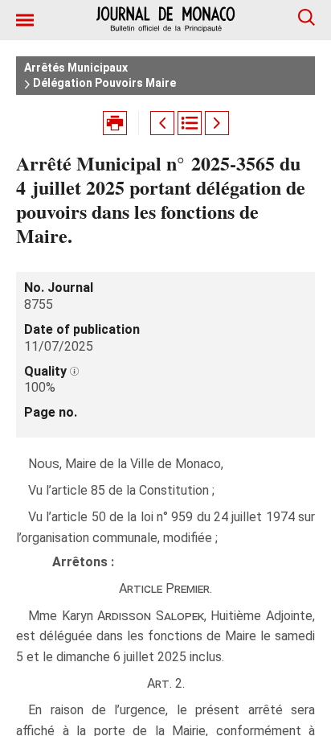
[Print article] (115, 123)
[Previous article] (162, 123)
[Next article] (217, 123)
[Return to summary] (190, 123)
